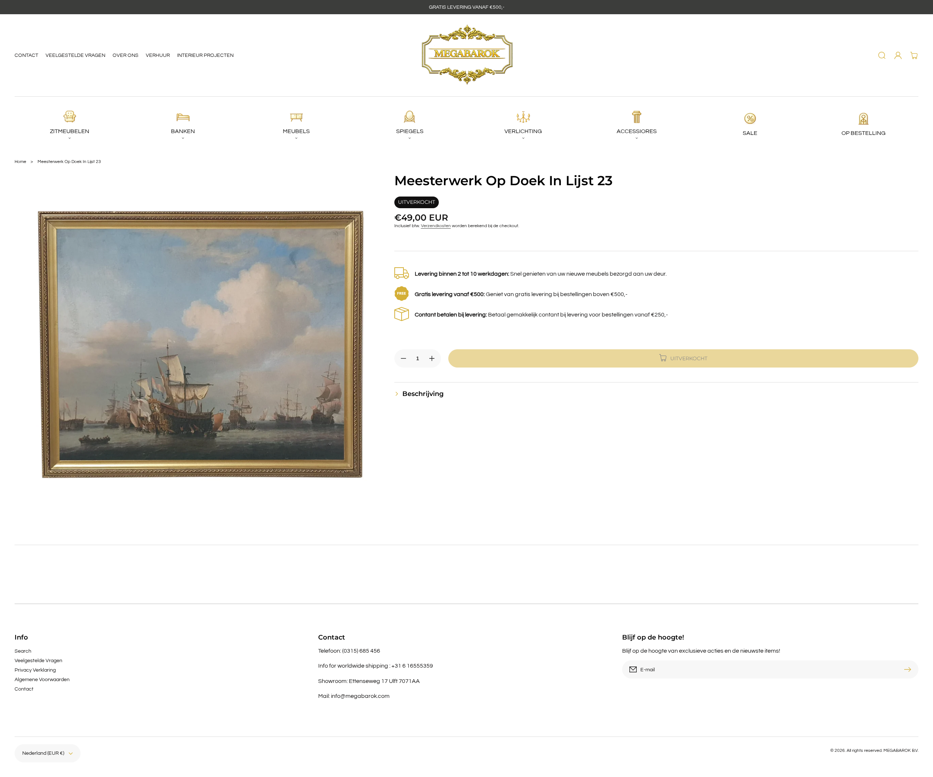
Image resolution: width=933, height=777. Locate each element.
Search (23, 651)
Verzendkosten (436, 226)
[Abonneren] (909, 669)
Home (20, 161)
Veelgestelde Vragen (38, 660)
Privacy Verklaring (35, 670)
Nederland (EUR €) (43, 753)
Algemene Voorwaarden (42, 679)
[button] (882, 55)
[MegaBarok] (466, 55)
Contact (24, 689)
